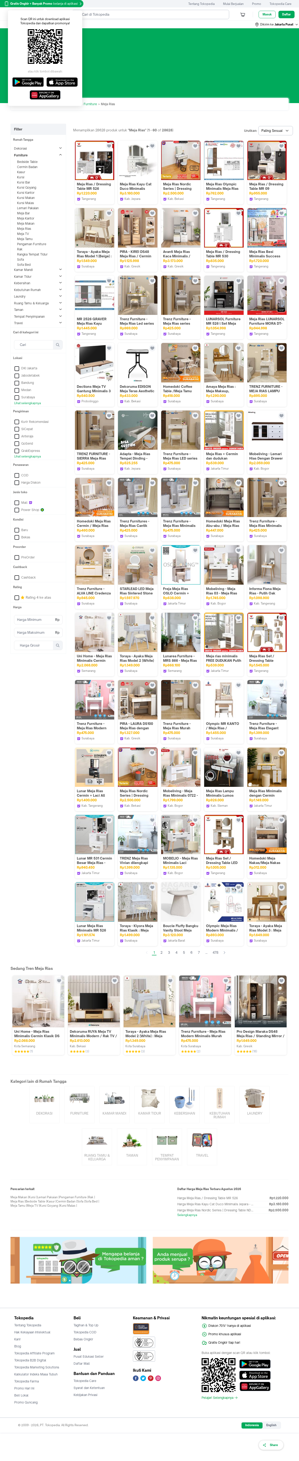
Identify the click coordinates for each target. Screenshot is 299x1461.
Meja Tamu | (19, 1205)
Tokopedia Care (281, 4)
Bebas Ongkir (83, 1339)
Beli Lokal (21, 1395)
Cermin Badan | (66, 1201)
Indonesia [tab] (252, 1425)
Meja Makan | (20, 1197)
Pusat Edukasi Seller (89, 1356)
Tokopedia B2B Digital (30, 1360)
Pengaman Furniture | (73, 1197)
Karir (17, 1339)
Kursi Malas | (68, 1205)
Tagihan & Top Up (86, 1325)
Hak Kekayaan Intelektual (32, 1332)
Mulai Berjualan (233, 4)
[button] (277, 24)
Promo (256, 4)
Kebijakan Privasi (85, 1395)
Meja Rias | (18, 1201)
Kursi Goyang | (50, 1205)
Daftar (286, 14)
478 (215, 952)
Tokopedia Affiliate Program (34, 1353)
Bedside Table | (36, 1201)
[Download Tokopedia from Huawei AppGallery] (255, 1386)
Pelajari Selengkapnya (217, 1398)
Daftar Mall (82, 1363)
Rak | (91, 1197)
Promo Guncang (26, 1402)
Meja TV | (33, 1205)
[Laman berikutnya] (224, 952)
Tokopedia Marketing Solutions (36, 1367)
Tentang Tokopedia (201, 4)
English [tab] (271, 1425)
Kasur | (51, 1201)
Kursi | (33, 1197)
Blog (17, 1346)
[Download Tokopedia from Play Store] (255, 1364)
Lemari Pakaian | (48, 1197)
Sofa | (81, 1201)
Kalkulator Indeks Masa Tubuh (36, 1374)
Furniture (90, 104)
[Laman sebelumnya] (147, 952)
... (206, 952)
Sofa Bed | (92, 1201)
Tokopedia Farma (26, 1381)
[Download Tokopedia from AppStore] (255, 1375)
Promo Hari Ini (24, 1388)
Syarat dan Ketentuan (89, 1388)
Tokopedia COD (85, 1332)
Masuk (267, 14)
